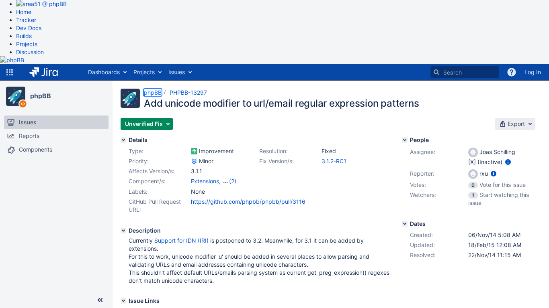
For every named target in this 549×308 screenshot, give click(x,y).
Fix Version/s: (276, 161)
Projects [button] (144, 72)
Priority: (139, 161)
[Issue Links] (123, 301)
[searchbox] (464, 72)
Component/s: (147, 181)
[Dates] (405, 224)
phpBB (40, 96)
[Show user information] (508, 161)
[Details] (123, 140)
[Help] (511, 72)
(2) (232, 181)
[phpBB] (15, 96)
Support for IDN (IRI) (181, 240)
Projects (26, 44)
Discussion (30, 52)
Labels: (138, 191)
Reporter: (422, 173)
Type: (136, 151)
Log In (532, 72)
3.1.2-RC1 (334, 161)
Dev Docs (28, 27)
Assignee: (422, 151)
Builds (24, 35)
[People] (405, 140)
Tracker (26, 19)
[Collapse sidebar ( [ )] (100, 300)
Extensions (205, 181)
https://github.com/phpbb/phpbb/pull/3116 (248, 201)
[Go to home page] (49, 72)
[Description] (123, 230)
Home (23, 11)
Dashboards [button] (104, 72)
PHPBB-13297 (188, 92)
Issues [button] (176, 72)
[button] (9, 72)
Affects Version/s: (151, 171)
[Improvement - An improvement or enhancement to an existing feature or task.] (194, 151)
